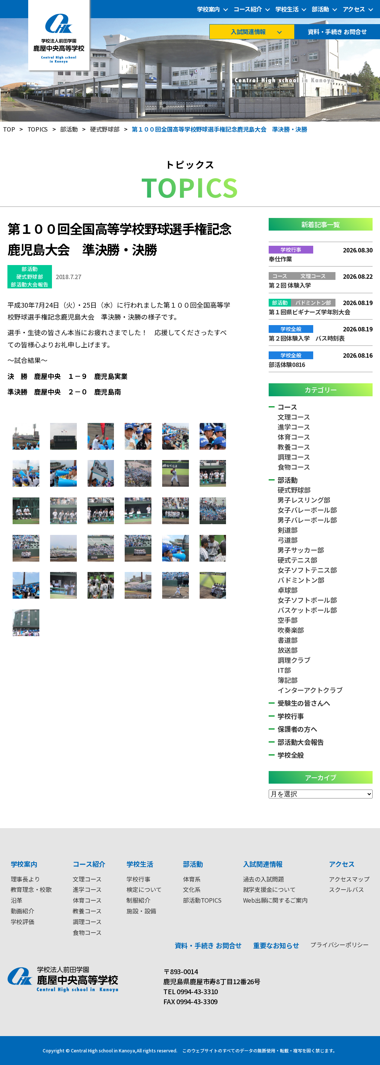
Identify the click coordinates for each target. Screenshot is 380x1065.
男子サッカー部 (301, 550)
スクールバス (346, 889)
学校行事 (291, 716)
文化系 (191, 889)
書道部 (287, 640)
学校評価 (22, 921)
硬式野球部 (29, 276)
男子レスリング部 (304, 500)
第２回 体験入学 (290, 285)
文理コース (294, 416)
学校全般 (291, 755)
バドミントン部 (301, 580)
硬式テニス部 (297, 560)
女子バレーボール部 (307, 510)
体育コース (294, 436)
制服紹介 (138, 900)
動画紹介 (22, 910)
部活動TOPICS (202, 900)
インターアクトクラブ (310, 690)
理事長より (25, 878)
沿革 (17, 900)
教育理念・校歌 (31, 889)
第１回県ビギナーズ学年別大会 (309, 311)
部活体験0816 (287, 364)
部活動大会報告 (30, 284)
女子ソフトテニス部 (307, 570)
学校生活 (286, 9)
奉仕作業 (280, 258)
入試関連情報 (248, 31)
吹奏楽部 (291, 630)
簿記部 (287, 680)
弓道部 (287, 540)
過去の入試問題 (263, 878)
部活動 (320, 9)
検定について (144, 889)
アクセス (354, 9)
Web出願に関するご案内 (275, 900)
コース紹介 (247, 9)
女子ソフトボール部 (307, 600)
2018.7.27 (68, 276)
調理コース (294, 457)
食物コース (294, 467)
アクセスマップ (349, 878)
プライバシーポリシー (339, 944)
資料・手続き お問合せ (337, 31)
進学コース (294, 426)
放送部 (287, 650)
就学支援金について (269, 889)
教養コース (294, 447)
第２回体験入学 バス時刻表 (307, 338)
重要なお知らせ (276, 945)
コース (287, 406)
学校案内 (208, 9)
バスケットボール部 (307, 610)
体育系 (191, 878)
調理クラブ (294, 660)
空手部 (287, 620)
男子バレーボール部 (307, 520)
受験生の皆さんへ (304, 703)
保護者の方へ (297, 729)
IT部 (284, 670)
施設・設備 (141, 910)
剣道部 (287, 530)
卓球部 (287, 590)
